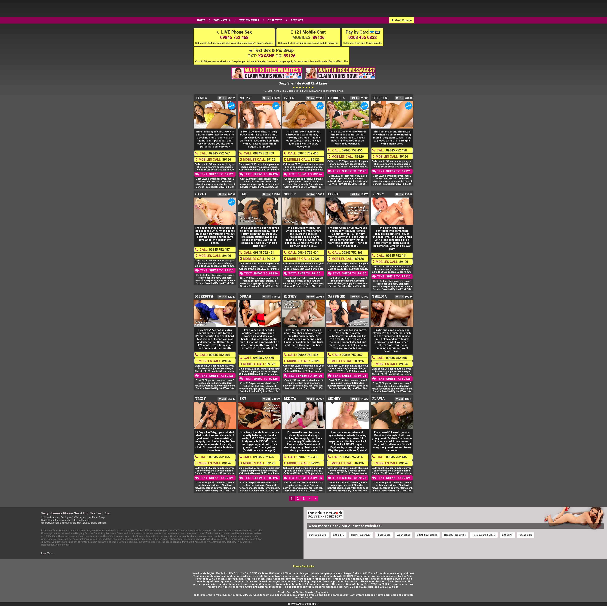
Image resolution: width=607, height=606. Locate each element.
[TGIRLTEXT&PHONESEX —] (31, 8)
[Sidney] (347, 415)
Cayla (201, 194)
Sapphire (336, 296)
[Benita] (303, 415)
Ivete (289, 98)
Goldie (290, 194)
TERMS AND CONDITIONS (303, 604)
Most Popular (403, 20)
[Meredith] (215, 313)
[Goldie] (303, 211)
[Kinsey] (303, 313)
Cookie (334, 194)
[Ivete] (303, 115)
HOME (201, 20)
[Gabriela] (347, 115)
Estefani (380, 98)
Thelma (379, 296)
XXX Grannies (249, 20)
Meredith (204, 296)
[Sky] (259, 415)
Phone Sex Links (303, 566)
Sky (242, 398)
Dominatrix (222, 20)
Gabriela (336, 98)
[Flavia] (392, 415)
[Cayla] (215, 211)
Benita (290, 398)
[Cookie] (347, 211)
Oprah (245, 296)
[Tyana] (215, 115)
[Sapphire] (347, 313)
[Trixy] (215, 415)
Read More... (48, 553)
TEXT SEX (297, 20)
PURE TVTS (275, 20)
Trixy (200, 398)
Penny (378, 194)
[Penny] (392, 211)
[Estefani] (392, 115)
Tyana (201, 98)
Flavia (378, 398)
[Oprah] (259, 313)
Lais (243, 194)
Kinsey (290, 296)
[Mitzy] (259, 115)
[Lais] (259, 211)
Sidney (334, 398)
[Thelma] (392, 313)
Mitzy (245, 98)
